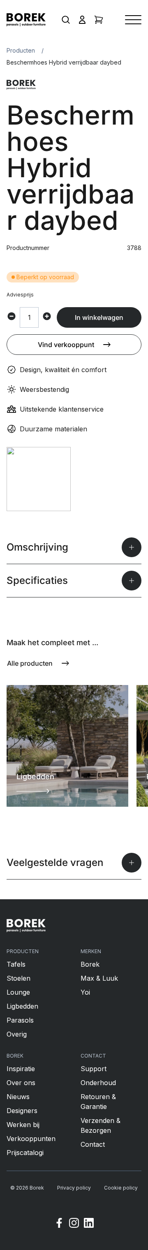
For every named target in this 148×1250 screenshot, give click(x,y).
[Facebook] (59, 1224)
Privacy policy (74, 1188)
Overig (17, 1034)
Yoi (85, 992)
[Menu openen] (133, 19)
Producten (21, 50)
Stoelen (18, 978)
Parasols (20, 1020)
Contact (93, 1144)
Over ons (21, 1083)
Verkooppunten (31, 1138)
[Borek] (26, 925)
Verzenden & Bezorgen (100, 1125)
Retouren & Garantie (98, 1102)
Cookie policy (121, 1188)
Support (93, 1069)
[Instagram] (74, 1224)
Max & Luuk (99, 978)
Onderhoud (98, 1083)
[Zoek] (66, 20)
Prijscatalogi (25, 1152)
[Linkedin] (89, 1224)
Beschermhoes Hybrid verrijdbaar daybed (64, 62)
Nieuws (18, 1097)
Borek (90, 964)
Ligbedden (22, 1006)
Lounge (18, 992)
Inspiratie (21, 1069)
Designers (22, 1110)
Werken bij (23, 1124)
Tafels (16, 964)
